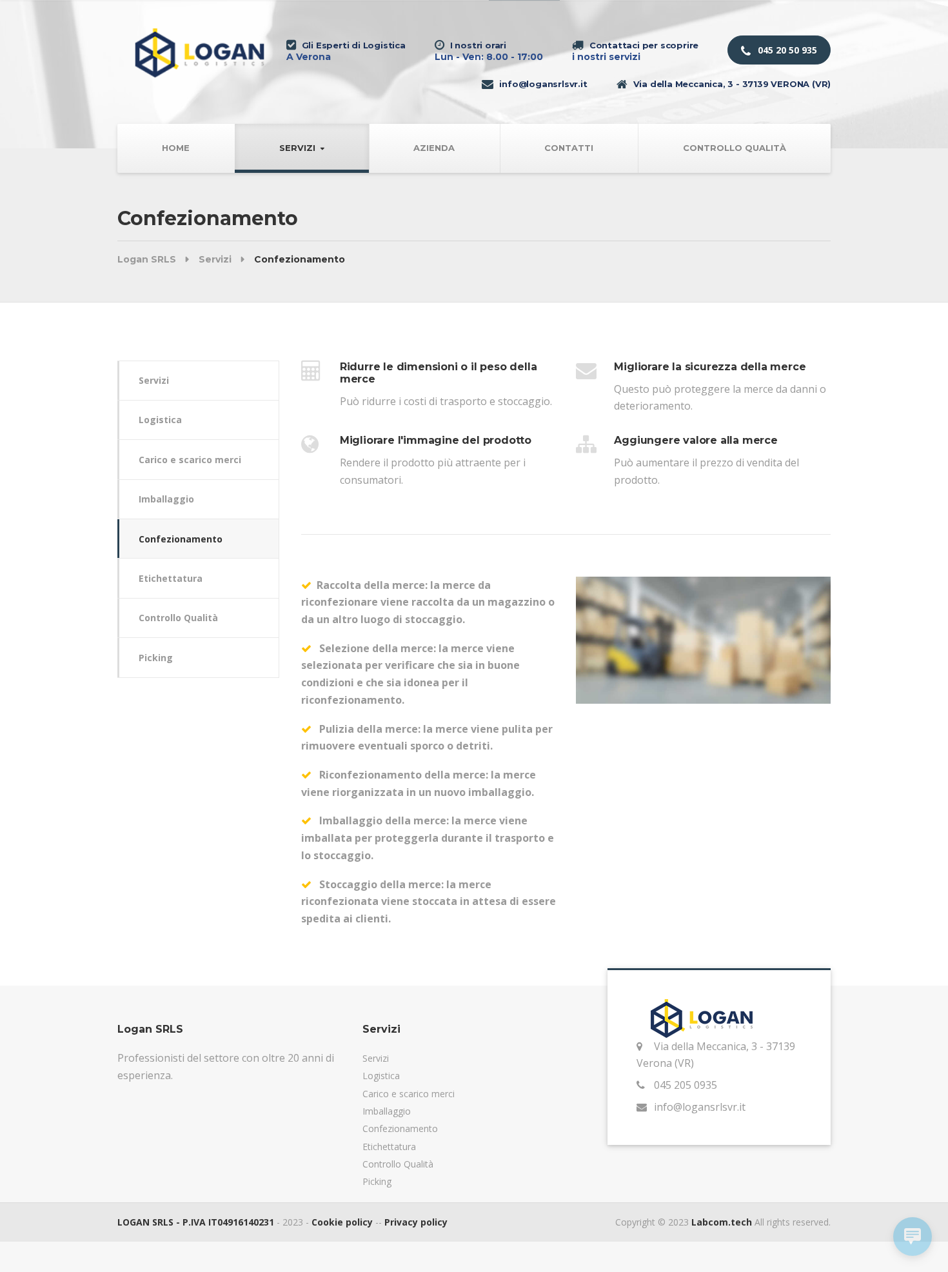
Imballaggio (166, 499)
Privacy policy (416, 1222)
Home (176, 148)
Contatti (568, 148)
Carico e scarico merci (190, 459)
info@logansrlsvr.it (700, 1107)
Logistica (160, 419)
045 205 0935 (685, 1085)
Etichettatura (170, 578)
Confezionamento (180, 539)
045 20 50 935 (786, 50)
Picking (156, 657)
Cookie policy (342, 1222)
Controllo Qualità (734, 148)
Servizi (297, 148)
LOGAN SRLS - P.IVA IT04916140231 (195, 1222)
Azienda (434, 148)
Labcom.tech (721, 1222)
